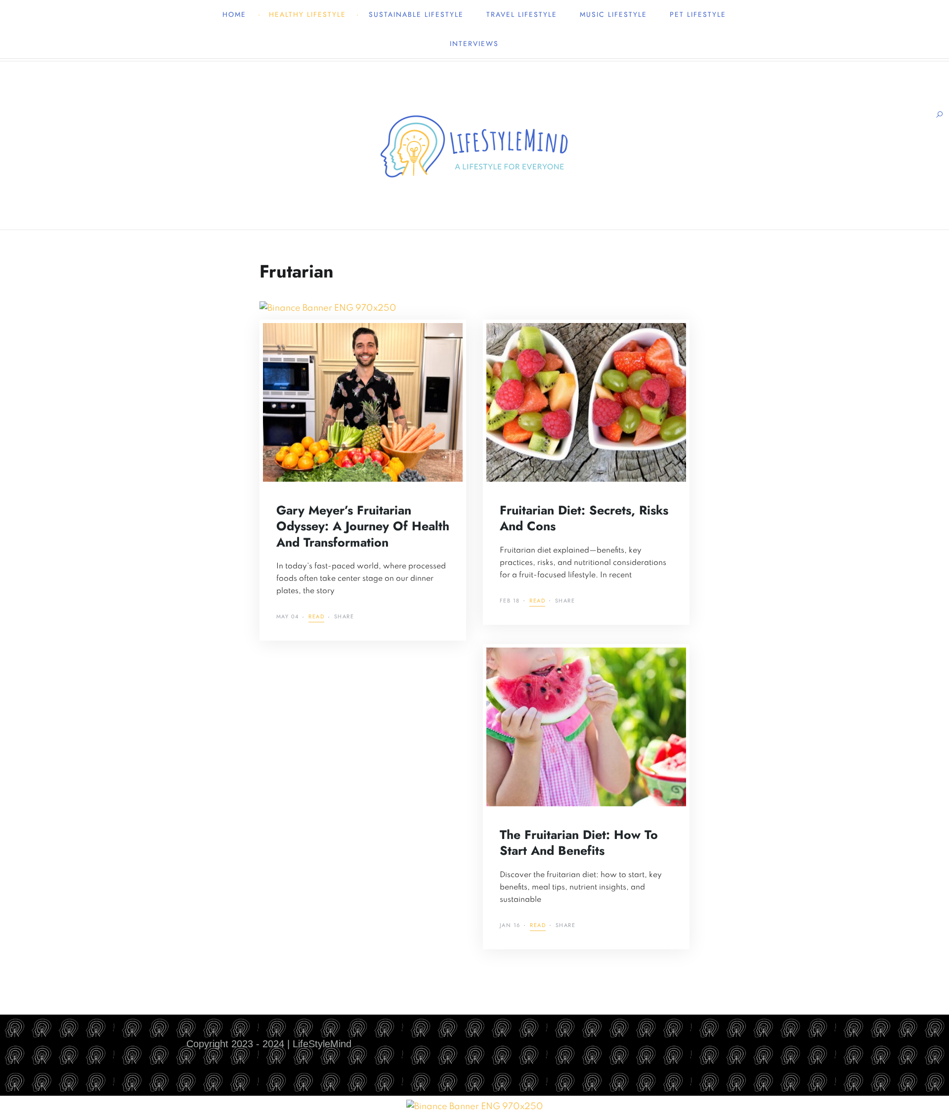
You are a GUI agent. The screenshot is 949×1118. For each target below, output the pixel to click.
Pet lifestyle (698, 14)
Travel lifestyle (521, 14)
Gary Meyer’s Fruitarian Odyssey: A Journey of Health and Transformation (362, 526)
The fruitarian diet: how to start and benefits (579, 843)
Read (316, 617)
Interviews (474, 43)
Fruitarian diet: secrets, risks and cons (584, 518)
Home (234, 14)
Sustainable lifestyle (416, 14)
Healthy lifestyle (307, 14)
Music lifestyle (613, 14)
